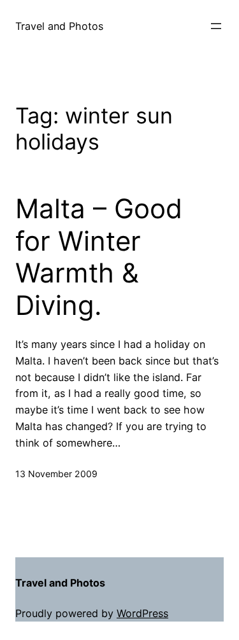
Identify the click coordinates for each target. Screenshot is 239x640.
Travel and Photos (59, 26)
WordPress (142, 613)
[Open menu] (216, 26)
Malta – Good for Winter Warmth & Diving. (98, 257)
